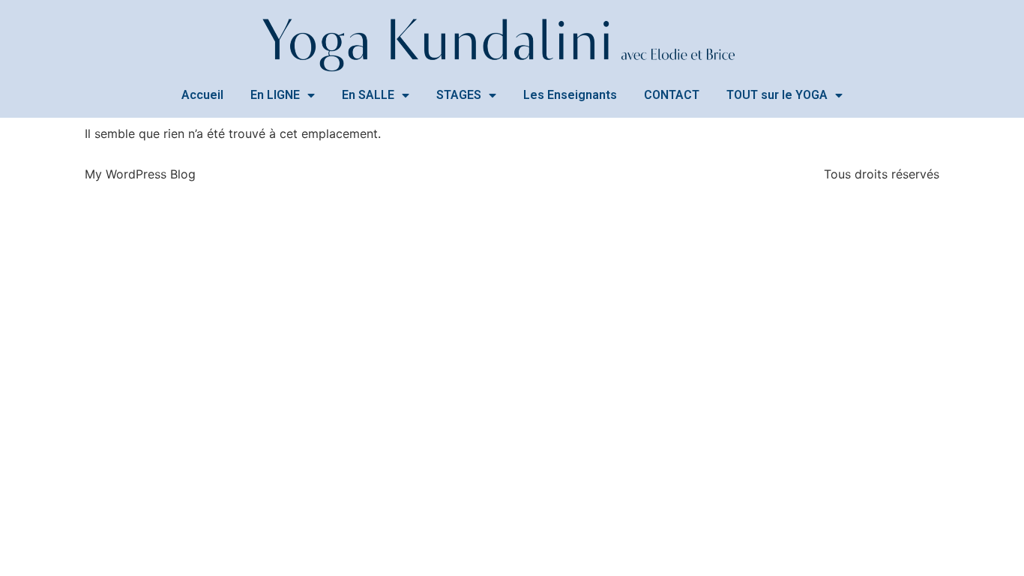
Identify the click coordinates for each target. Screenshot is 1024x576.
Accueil (202, 95)
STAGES (458, 95)
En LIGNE (275, 95)
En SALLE (368, 95)
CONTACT (671, 95)
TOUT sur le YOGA (777, 95)
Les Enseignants (570, 95)
